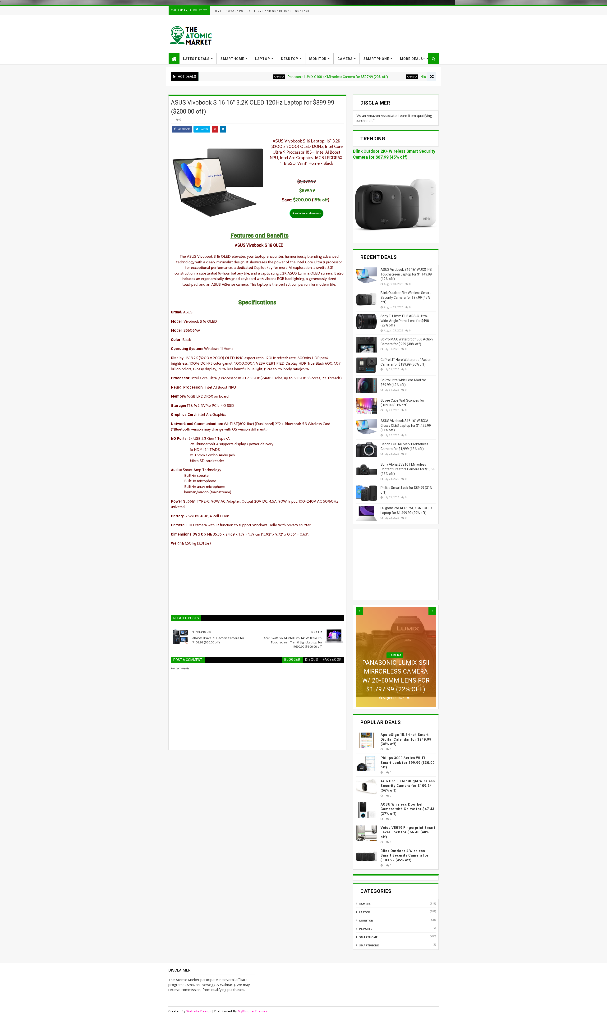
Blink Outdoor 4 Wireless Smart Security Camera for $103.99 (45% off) (405, 855)
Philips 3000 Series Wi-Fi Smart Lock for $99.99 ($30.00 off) (408, 762)
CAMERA (345, 59)
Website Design (199, 1011)
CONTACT (302, 11)
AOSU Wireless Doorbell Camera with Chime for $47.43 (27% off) (407, 809)
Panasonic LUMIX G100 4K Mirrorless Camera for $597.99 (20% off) (307, 77)
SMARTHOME (232, 59)
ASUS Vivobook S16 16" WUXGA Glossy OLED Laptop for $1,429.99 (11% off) (406, 425)
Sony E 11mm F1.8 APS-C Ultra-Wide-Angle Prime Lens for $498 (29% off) (405, 320)
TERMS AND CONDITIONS (273, 11)
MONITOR (317, 59)
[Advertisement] (352, 34)
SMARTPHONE (376, 59)
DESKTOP (289, 59)
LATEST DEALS (196, 59)
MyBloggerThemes (252, 1011)
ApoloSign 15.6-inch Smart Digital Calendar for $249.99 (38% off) (406, 739)
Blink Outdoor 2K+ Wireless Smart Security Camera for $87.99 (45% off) (406, 297)
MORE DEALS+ (412, 59)
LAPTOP (262, 59)
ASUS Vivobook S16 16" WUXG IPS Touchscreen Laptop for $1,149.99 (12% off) (406, 274)
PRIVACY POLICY (237, 11)
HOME (217, 11)
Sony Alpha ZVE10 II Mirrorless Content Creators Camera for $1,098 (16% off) (408, 469)
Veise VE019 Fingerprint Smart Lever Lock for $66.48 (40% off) (408, 832)
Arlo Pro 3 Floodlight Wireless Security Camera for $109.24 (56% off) (408, 785)
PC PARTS (365, 929)
